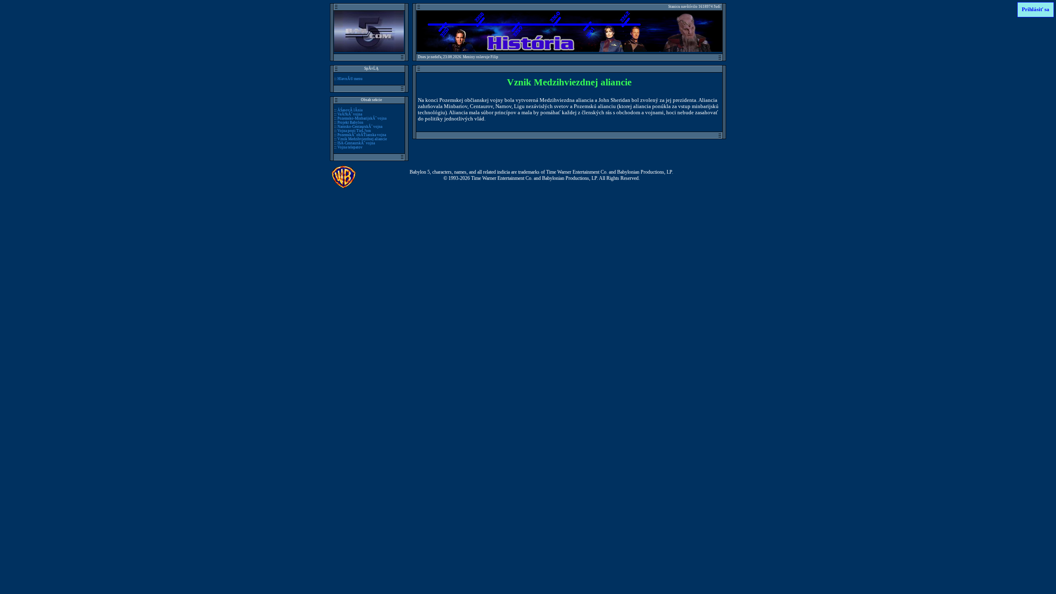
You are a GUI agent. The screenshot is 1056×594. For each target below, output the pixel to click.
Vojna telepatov (350, 147)
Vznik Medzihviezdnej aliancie (362, 139)
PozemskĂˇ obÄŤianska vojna (361, 135)
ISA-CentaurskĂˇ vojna (356, 143)
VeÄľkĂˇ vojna (349, 114)
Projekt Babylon (350, 122)
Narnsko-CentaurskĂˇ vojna (359, 127)
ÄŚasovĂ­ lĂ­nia (350, 110)
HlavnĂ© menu (350, 79)
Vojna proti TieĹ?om (354, 131)
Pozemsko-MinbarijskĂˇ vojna (362, 118)
